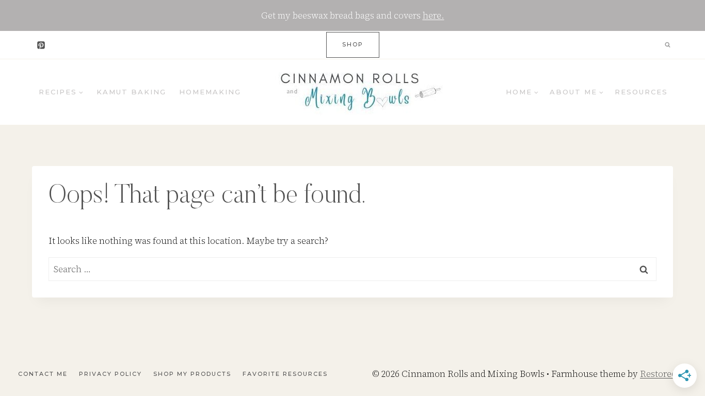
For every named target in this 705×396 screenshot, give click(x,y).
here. (433, 15)
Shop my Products (192, 373)
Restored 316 (666, 374)
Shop (352, 44)
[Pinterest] (41, 45)
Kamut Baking (131, 92)
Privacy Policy (110, 373)
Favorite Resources (285, 373)
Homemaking (210, 92)
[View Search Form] (667, 45)
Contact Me (43, 373)
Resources (641, 92)
